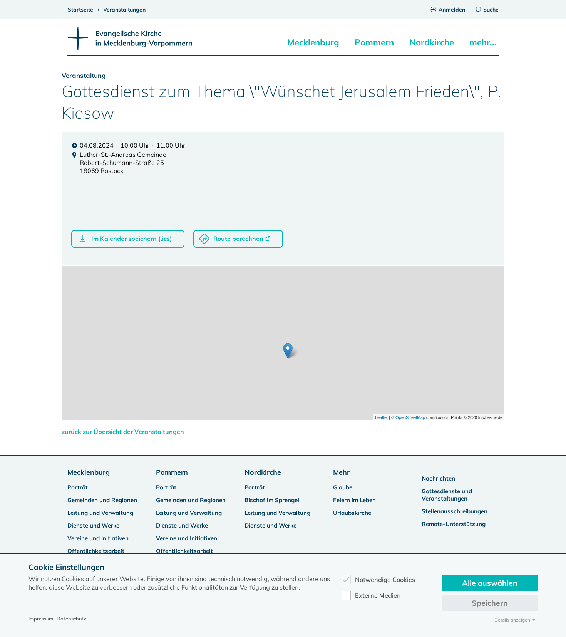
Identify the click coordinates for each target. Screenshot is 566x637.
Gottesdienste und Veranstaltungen (447, 494)
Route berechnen (238, 238)
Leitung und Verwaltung (100, 512)
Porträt (77, 487)
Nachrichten (438, 478)
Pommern (374, 42)
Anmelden (452, 9)
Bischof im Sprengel (271, 500)
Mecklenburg (313, 42)
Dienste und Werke (93, 525)
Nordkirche (431, 42)
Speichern (490, 603)
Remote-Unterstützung (454, 524)
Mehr (341, 472)
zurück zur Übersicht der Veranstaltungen (123, 431)
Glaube (342, 487)
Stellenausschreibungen (454, 511)
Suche (491, 9)
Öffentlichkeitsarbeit (95, 551)
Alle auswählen (489, 583)
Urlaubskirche (352, 512)
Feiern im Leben (354, 500)
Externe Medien (378, 595)
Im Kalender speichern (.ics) (131, 238)
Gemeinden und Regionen (102, 500)
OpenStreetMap (410, 417)
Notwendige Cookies (385, 579)
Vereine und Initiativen (98, 538)
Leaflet (381, 417)
